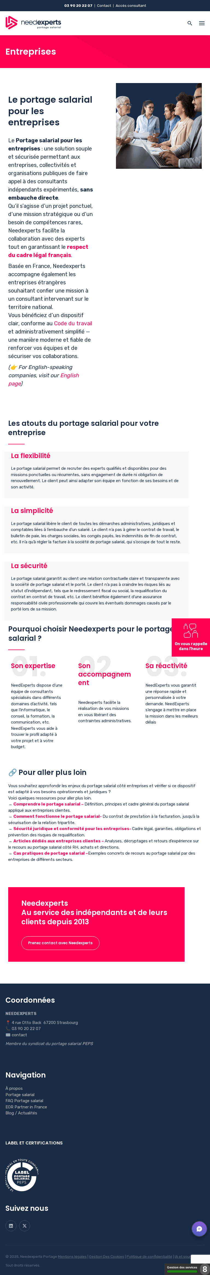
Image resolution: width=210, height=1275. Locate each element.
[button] (199, 1229)
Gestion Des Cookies (106, 1256)
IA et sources (186, 1256)
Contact (104, 5)
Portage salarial (19, 1094)
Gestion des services (182, 1267)
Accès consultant (131, 5)
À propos (14, 1088)
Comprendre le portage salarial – (48, 804)
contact (19, 1034)
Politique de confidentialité (149, 1256)
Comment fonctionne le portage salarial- (58, 816)
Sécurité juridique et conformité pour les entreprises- (72, 828)
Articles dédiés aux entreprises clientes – (59, 841)
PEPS (87, 1043)
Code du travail (73, 323)
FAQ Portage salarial (24, 1100)
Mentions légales (72, 1256)
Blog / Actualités (21, 1113)
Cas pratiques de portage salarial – (50, 853)
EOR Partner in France (26, 1107)
